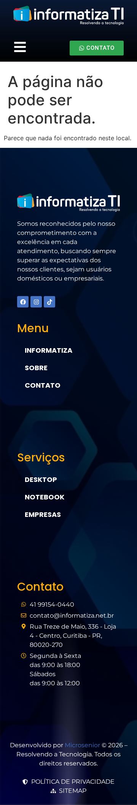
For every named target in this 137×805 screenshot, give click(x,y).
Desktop (41, 479)
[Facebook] (23, 301)
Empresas (43, 514)
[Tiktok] (49, 301)
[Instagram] (36, 301)
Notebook (44, 497)
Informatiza (48, 350)
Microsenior (82, 745)
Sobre (36, 367)
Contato (43, 385)
